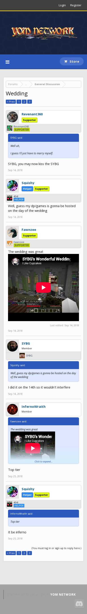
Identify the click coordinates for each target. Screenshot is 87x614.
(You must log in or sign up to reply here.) (56, 548)
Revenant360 (32, 114)
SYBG (26, 343)
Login (62, 5)
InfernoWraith (34, 406)
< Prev (11, 101)
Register (75, 5)
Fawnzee (29, 229)
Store (74, 61)
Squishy (28, 183)
